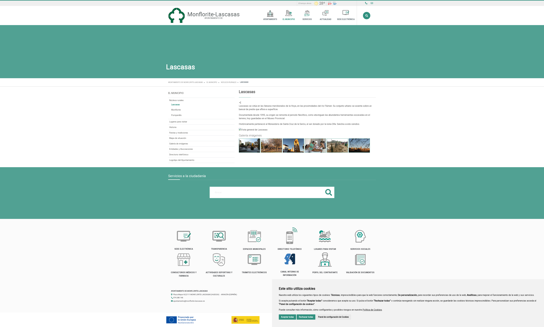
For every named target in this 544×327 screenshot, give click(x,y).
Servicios (307, 19)
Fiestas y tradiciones (178, 133)
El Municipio (289, 19)
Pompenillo (176, 115)
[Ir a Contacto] (372, 3)
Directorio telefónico (178, 154)
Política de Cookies (372, 309)
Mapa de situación (177, 138)
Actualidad (325, 19)
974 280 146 (178, 298)
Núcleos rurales (228, 82)
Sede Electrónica (346, 19)
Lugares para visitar (178, 122)
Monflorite (176, 110)
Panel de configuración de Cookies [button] (333, 317)
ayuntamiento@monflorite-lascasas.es (189, 301)
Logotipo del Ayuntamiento (181, 160)
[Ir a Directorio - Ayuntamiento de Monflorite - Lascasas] (366, 3)
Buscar (366, 15)
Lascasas (175, 104)
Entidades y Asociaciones (181, 149)
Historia (172, 127)
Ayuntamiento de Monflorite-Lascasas (185, 82)
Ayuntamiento (270, 19)
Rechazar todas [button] (306, 317)
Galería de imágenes (178, 144)
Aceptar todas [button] (287, 317)
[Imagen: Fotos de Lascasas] (249, 145)
